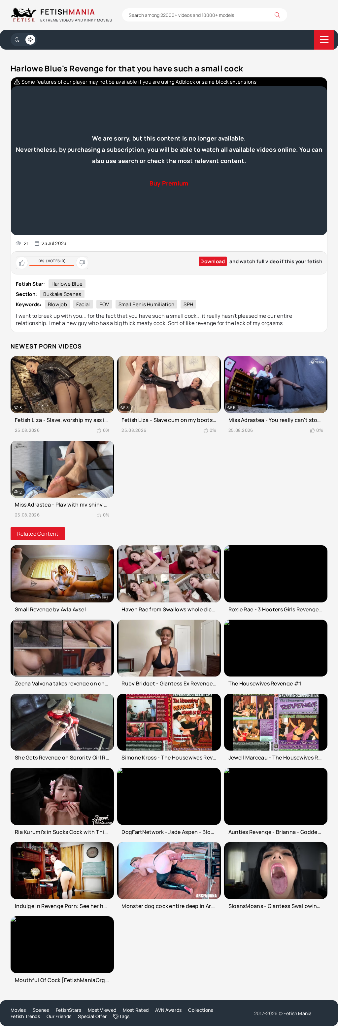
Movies (18, 1010)
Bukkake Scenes (62, 294)
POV (104, 304)
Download (212, 261)
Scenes (41, 1010)
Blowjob (57, 304)
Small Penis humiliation (146, 304)
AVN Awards (168, 1010)
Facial (83, 304)
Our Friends (59, 1016)
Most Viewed (102, 1010)
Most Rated (136, 1010)
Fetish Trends (25, 1016)
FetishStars (68, 1010)
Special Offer (92, 1016)
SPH (188, 304)
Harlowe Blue (67, 283)
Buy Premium (169, 183)
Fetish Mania (298, 1013)
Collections (200, 1010)
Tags (124, 1016)
